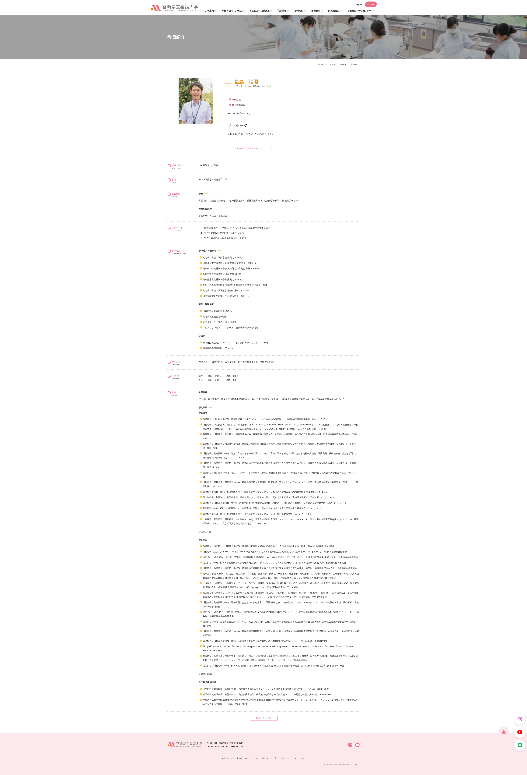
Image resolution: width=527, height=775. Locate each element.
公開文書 (238, 758)
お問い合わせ (227, 758)
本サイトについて (251, 758)
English (302, 758)
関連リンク (266, 758)
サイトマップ (291, 758)
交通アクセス (278, 758)
